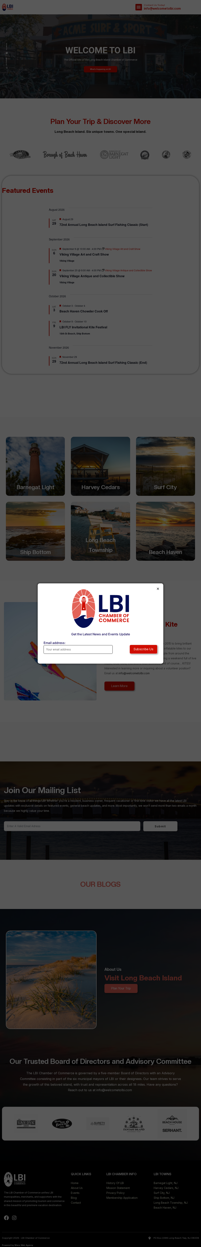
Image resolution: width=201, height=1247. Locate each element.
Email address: (55, 643)
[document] (100, 623)
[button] (157, 588)
